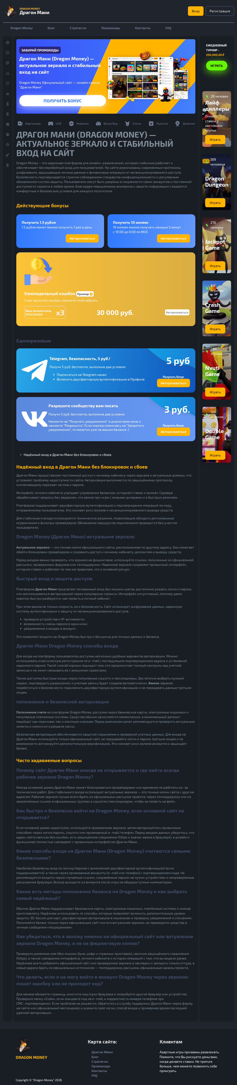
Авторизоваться (82, 238)
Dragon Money (21, 28)
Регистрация (220, 11)
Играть (62, 100)
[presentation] (22, 103)
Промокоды (110, 28)
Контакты (143, 28)
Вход (196, 11)
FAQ (168, 28)
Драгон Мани (102, 1052)
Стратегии (78, 28)
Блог (51, 28)
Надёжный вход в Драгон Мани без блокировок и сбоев (67, 455)
